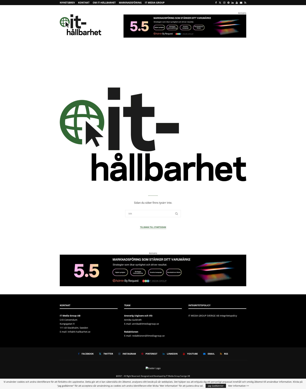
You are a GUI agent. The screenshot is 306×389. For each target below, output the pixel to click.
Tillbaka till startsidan (153, 227)
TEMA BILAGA (209, 48)
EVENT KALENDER (228, 48)
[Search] (244, 48)
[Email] (241, 2)
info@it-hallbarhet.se (79, 331)
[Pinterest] (228, 2)
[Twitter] (220, 2)
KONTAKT (84, 2)
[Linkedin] (233, 2)
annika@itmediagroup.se (145, 323)
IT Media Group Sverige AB (178, 376)
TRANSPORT (149, 48)
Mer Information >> (238, 386)
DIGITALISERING (188, 48)
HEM (64, 48)
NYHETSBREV (67, 2)
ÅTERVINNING (77, 48)
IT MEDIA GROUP (154, 2)
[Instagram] (224, 2)
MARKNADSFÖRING (130, 2)
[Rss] (245, 2)
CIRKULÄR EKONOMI (98, 48)
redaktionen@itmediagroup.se (148, 335)
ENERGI (128, 48)
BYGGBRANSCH (167, 48)
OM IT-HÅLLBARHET (104, 2)
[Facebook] (216, 2)
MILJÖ (117, 48)
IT (138, 48)
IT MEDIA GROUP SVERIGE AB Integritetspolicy (212, 315)
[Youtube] (237, 2)
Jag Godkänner (216, 385)
